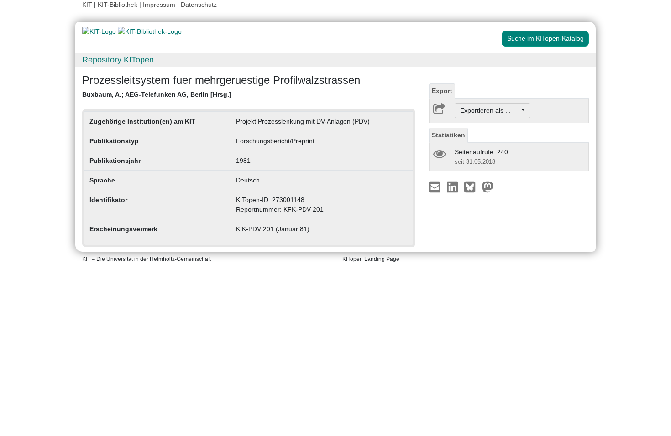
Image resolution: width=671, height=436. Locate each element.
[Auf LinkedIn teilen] (453, 186)
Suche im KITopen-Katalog (545, 38)
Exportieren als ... (490, 110)
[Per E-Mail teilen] (435, 186)
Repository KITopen (118, 59)
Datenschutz (199, 4)
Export (442, 90)
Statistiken (448, 135)
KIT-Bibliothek (118, 4)
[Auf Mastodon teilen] (487, 186)
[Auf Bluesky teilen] (472, 186)
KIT (87, 4)
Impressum (159, 4)
